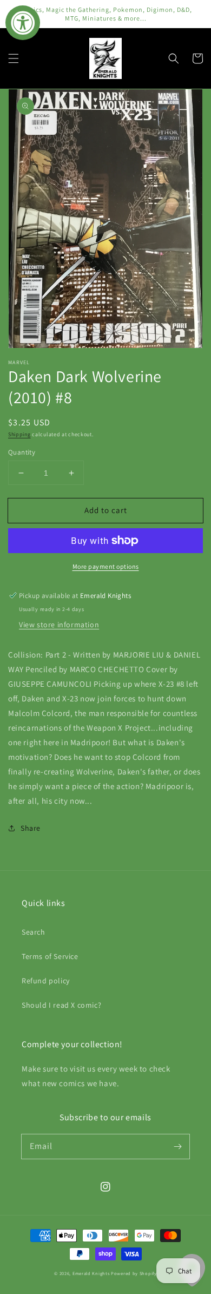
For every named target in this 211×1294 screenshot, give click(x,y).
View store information (59, 624)
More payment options (105, 566)
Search (33, 932)
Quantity (21, 452)
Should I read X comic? (61, 1005)
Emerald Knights (91, 1273)
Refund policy (46, 981)
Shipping (19, 434)
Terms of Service (50, 956)
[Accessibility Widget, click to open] (22, 22)
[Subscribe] (177, 1146)
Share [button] (31, 828)
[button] (13, 58)
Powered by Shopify (134, 1273)
